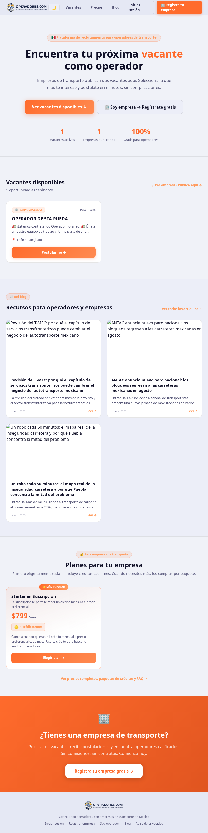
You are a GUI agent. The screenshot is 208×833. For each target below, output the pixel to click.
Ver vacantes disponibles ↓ (59, 107)
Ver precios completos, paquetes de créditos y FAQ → (104, 678)
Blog (115, 7)
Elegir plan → (53, 657)
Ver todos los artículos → (182, 309)
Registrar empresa (82, 823)
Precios (96, 7)
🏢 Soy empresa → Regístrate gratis (140, 107)
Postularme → (54, 252)
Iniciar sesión (134, 7)
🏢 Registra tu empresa (172, 7)
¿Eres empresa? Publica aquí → (177, 185)
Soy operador (109, 823)
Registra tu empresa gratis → (104, 771)
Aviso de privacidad (149, 823)
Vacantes (73, 7)
